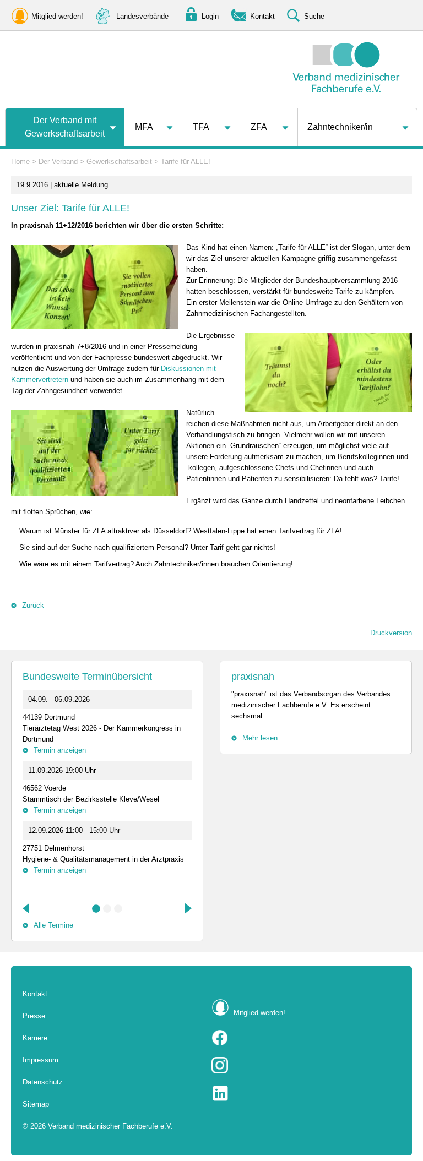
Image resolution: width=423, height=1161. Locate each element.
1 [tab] (96, 908)
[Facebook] (306, 1037)
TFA (201, 127)
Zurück (33, 605)
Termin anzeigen (60, 750)
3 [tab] (118, 908)
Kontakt (35, 994)
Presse (34, 1016)
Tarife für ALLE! (185, 161)
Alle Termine (53, 925)
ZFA (259, 127)
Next (187, 908)
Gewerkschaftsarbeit (119, 161)
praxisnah (252, 676)
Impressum (40, 1060)
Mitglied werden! (259, 1013)
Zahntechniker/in (340, 127)
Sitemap (36, 1104)
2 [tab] (107, 908)
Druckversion (391, 633)
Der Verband (58, 161)
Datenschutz (43, 1082)
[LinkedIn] (306, 1093)
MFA (144, 127)
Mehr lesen (260, 738)
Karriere (35, 1038)
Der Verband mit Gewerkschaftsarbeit (65, 127)
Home (20, 161)
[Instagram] (306, 1065)
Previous (27, 908)
